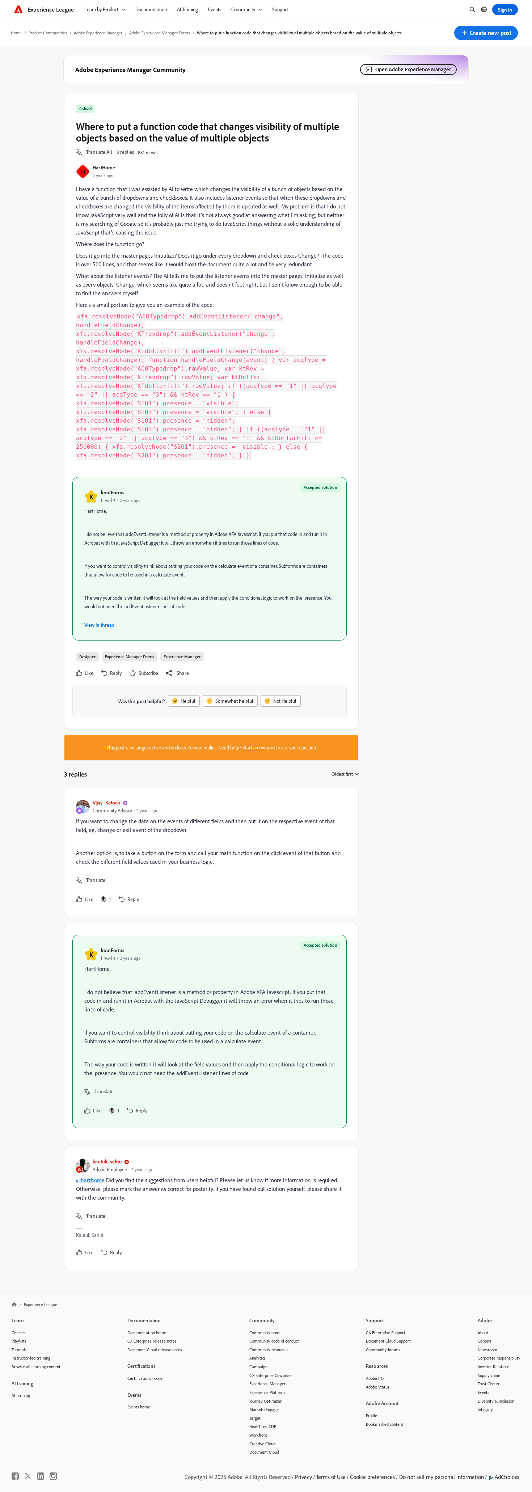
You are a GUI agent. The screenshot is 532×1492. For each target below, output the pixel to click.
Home (16, 32)
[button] (486, 33)
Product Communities (48, 32)
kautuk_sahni (107, 1161)
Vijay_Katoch (106, 802)
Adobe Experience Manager (98, 32)
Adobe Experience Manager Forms (159, 32)
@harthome (90, 1180)
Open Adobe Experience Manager (413, 69)
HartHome (104, 167)
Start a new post (258, 747)
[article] (209, 852)
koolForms (112, 492)
